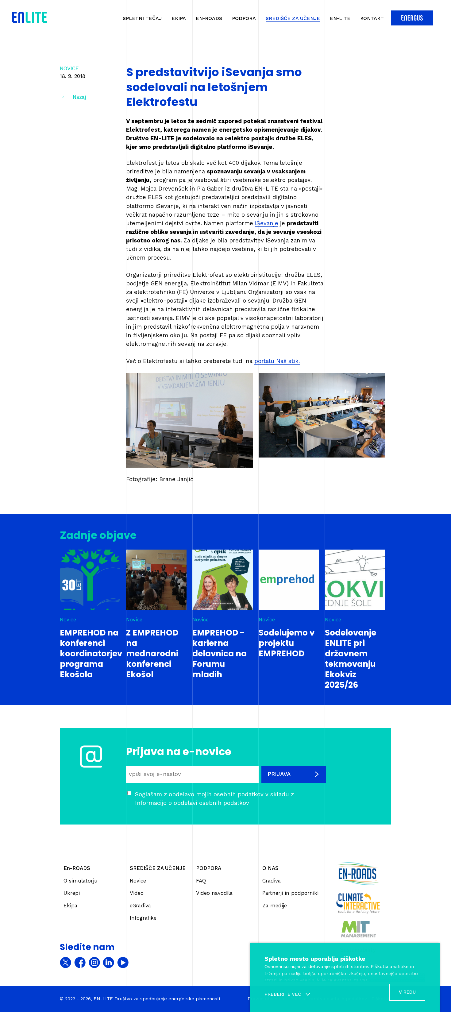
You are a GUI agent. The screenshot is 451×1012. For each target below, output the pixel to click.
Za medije (274, 905)
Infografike (143, 918)
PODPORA (208, 868)
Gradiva (271, 881)
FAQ (201, 881)
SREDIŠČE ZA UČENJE (158, 868)
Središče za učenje (293, 18)
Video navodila (214, 893)
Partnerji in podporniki (290, 893)
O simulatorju (81, 881)
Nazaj (79, 97)
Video (137, 893)
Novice (138, 881)
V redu (407, 992)
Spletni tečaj (142, 18)
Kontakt (372, 18)
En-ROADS (209, 18)
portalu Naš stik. (277, 361)
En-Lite (340, 18)
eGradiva (140, 905)
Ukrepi (72, 893)
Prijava (279, 774)
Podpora (244, 18)
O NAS (270, 868)
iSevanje (266, 223)
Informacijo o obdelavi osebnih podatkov (192, 803)
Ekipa (179, 18)
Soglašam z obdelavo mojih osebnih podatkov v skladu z (214, 798)
